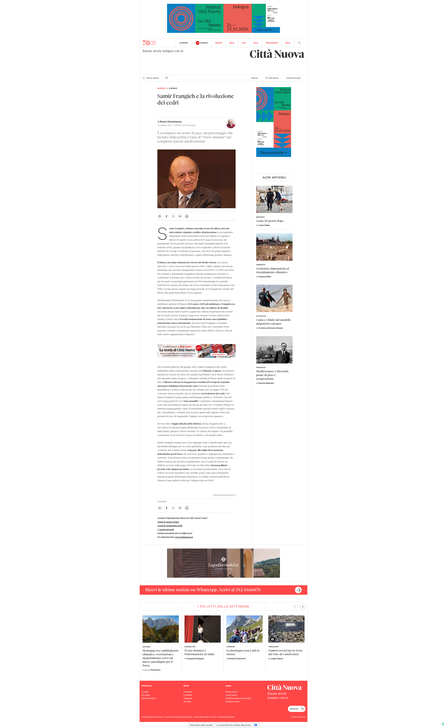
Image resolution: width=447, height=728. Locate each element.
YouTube (187, 701)
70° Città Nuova (272, 78)
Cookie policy (231, 695)
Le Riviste (183, 43)
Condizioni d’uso (232, 701)
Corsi (255, 43)
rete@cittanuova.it (184, 537)
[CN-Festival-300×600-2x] (273, 122)
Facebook (187, 692)
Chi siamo (145, 695)
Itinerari (254, 78)
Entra (287, 43)
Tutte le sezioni (152, 78)
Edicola (218, 43)
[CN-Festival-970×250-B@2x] (223, 18)
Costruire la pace (293, 78)
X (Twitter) (187, 695)
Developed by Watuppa (225, 717)
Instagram (187, 698)
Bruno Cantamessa (171, 121)
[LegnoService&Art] (223, 563)
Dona (231, 43)
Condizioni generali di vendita (238, 698)
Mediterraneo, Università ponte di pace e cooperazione (272, 375)
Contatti (145, 692)
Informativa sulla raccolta (201, 725)
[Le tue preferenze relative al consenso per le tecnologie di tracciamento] (443, 724)
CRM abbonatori (148, 698)
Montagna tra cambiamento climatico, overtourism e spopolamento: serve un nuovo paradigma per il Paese (160, 658)
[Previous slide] (295, 607)
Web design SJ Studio (208, 717)
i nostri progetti (166, 530)
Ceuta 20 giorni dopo (269, 221)
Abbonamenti (272, 43)
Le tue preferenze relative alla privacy (234, 725)
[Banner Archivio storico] (196, 351)
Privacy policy (231, 692)
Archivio (204, 43)
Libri (244, 43)
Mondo (161, 88)
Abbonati (294, 709)
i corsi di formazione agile (169, 526)
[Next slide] (302, 607)
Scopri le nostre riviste (168, 522)
